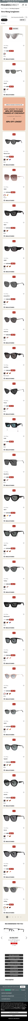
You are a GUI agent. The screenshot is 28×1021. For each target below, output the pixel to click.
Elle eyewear (14, 961)
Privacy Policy (17, 1007)
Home (2, 8)
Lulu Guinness (14, 975)
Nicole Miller (14, 970)
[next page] (21, 917)
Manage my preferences (14, 1018)
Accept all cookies (14, 1012)
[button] (26, 938)
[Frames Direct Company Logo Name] (10, 4)
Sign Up (22, 986)
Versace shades (14, 972)
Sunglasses (6, 8)
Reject (14, 1015)
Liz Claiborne (14, 967)
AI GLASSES (4, 16)
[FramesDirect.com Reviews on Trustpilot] (14, 990)
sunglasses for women (14, 964)
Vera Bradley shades (14, 958)
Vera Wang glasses (14, 955)
